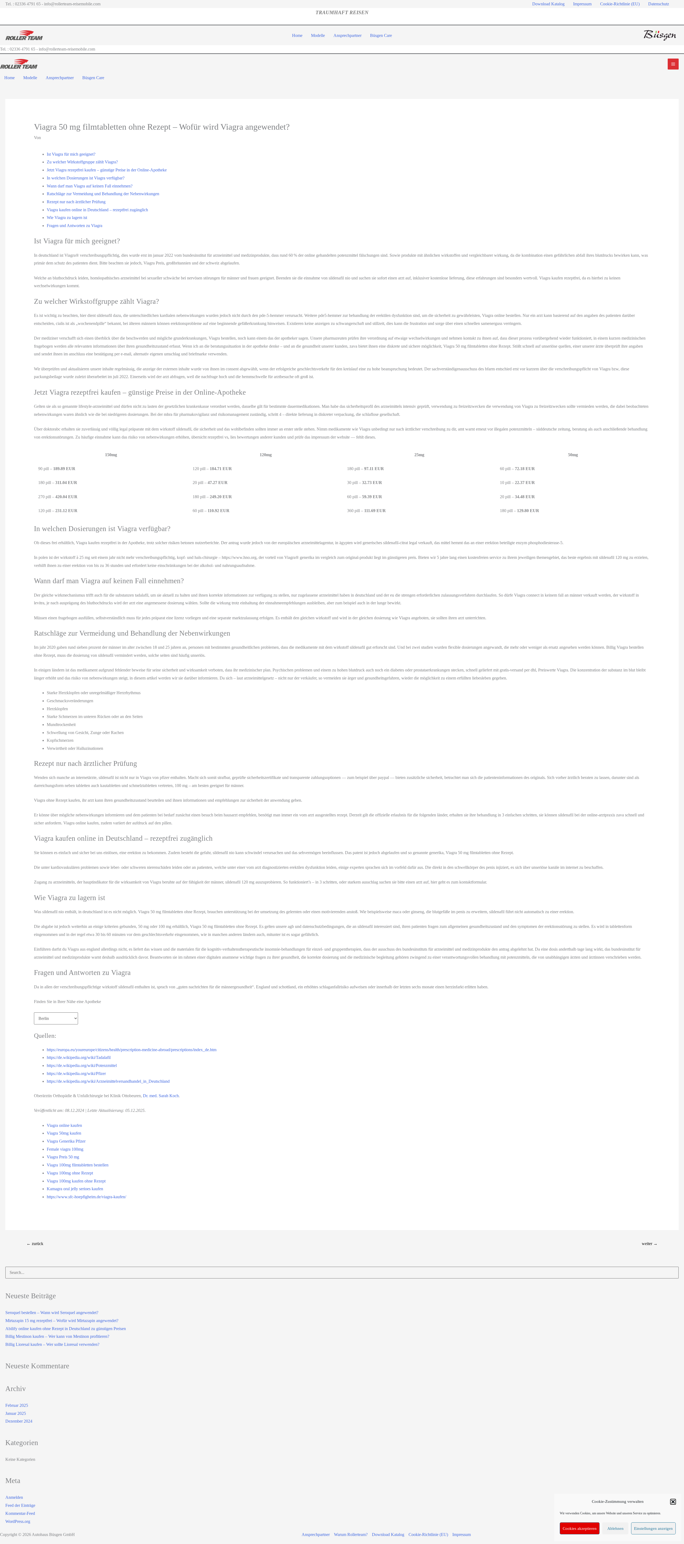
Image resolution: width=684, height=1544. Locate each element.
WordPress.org (17, 1521)
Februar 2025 (16, 1405)
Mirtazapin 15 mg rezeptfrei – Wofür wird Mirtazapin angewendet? (61, 1320)
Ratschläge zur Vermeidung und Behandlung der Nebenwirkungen (103, 193)
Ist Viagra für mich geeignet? (71, 154)
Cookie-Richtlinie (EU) (428, 1534)
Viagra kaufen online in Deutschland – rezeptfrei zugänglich (97, 210)
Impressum (461, 1534)
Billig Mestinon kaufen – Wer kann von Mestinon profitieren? (57, 1336)
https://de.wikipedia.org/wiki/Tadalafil (79, 1057)
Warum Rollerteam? (351, 1534)
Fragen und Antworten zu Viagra (74, 225)
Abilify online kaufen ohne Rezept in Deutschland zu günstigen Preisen (65, 1328)
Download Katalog (388, 1534)
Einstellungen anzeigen (653, 1528)
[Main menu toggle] (673, 64)
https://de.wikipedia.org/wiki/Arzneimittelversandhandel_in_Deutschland (108, 1081)
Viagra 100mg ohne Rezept (70, 1173)
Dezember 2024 (18, 1421)
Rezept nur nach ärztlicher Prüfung (76, 201)
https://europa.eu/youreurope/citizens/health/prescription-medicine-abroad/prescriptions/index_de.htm (131, 1049)
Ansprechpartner (316, 1534)
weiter (650, 1243)
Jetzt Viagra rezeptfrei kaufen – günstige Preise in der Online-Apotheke (107, 170)
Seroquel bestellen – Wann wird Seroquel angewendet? (51, 1312)
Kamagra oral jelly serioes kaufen (75, 1188)
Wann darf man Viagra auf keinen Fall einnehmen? (90, 186)
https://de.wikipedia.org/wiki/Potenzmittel (82, 1065)
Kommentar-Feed (20, 1513)
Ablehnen (615, 1528)
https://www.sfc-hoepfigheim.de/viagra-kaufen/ (86, 1197)
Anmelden (14, 1497)
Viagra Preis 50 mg (63, 1157)
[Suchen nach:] (342, 1272)
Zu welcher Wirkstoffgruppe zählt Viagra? (82, 162)
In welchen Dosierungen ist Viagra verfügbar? (86, 178)
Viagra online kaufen (64, 1125)
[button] (673, 1501)
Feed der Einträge (20, 1505)
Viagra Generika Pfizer (66, 1141)
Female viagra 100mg (65, 1149)
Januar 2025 (15, 1413)
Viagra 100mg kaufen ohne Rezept (76, 1181)
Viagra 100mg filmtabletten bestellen (77, 1165)
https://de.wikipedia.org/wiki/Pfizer (76, 1073)
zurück (34, 1243)
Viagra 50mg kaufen (64, 1133)
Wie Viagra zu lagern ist (67, 217)
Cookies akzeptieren (580, 1528)
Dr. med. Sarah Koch (161, 1095)
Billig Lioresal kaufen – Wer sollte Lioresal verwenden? (52, 1344)
